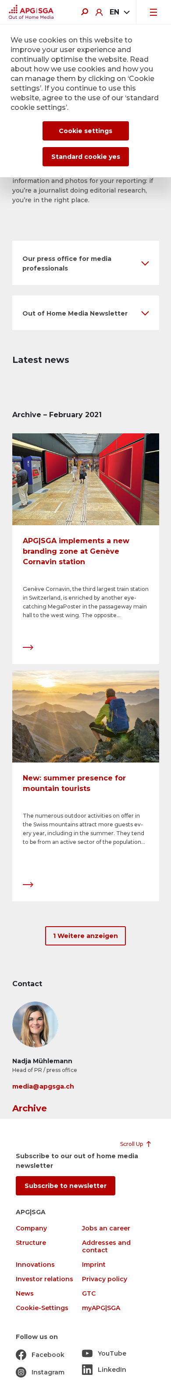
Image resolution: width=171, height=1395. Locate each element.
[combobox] (119, 12)
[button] (85, 263)
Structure (31, 1243)
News (25, 1293)
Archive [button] (29, 1108)
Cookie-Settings (42, 1308)
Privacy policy (104, 1279)
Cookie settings (85, 131)
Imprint (94, 1265)
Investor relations (44, 1279)
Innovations (35, 1265)
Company (31, 1228)
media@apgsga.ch (43, 1086)
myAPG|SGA (101, 1308)
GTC (89, 1293)
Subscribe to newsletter (66, 1186)
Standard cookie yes (85, 157)
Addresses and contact (106, 1246)
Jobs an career (106, 1228)
